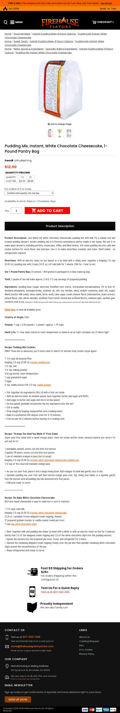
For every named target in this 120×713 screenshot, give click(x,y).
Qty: (7, 210)
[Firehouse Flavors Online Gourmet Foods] (60, 22)
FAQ (81, 645)
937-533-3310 (31, 637)
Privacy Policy (86, 653)
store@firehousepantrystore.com (32, 646)
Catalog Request (89, 641)
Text (113, 8)
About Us (84, 637)
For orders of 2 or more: (18, 189)
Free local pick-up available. (25, 679)
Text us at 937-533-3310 (55, 592)
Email (103, 8)
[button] (50, 134)
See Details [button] (106, 3)
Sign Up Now (17, 699)
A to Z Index (85, 649)
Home (8, 33)
